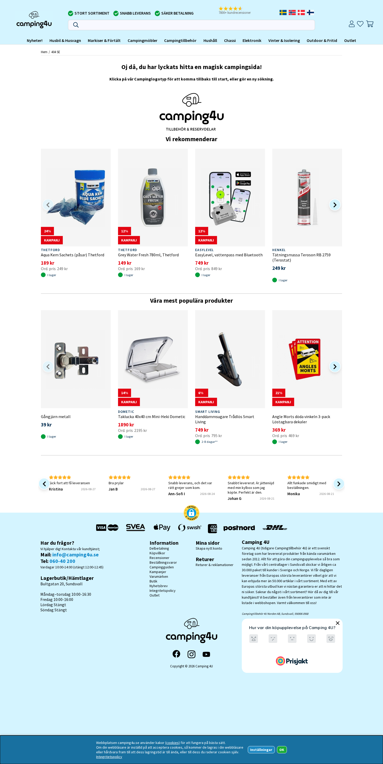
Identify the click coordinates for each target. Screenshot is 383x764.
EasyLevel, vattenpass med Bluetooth (229, 254)
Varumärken (159, 576)
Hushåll (210, 40)
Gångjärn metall (56, 416)
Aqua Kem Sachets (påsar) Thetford (72, 254)
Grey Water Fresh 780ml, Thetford (148, 254)
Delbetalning (159, 548)
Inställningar (261, 749)
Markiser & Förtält (104, 40)
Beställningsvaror (163, 562)
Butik (153, 581)
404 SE (55, 52)
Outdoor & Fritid (322, 40)
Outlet (350, 40)
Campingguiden (162, 567)
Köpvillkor (157, 553)
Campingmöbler (142, 40)
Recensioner (159, 557)
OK (281, 749)
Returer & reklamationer (214, 564)
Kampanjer (158, 571)
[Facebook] (176, 654)
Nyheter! (34, 40)
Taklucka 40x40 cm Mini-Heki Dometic (151, 416)
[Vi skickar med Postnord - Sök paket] (239, 528)
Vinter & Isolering (284, 40)
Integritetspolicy (163, 590)
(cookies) (172, 742)
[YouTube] (206, 654)
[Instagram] (191, 654)
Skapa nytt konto (209, 548)
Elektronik (252, 40)
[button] (238, 10)
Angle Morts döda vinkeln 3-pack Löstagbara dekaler (301, 419)
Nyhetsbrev (159, 585)
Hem (44, 52)
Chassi (230, 40)
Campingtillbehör (180, 40)
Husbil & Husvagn (65, 40)
